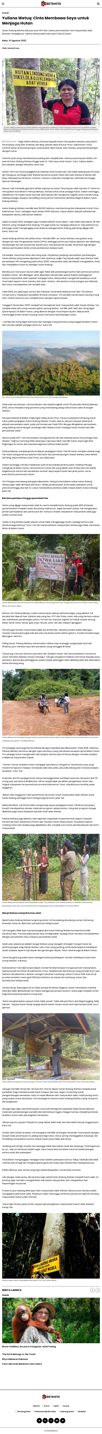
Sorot (46, 1406)
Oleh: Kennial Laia (10, 48)
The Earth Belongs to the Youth (18, 1354)
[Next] (98, 1290)
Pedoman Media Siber (45, 1411)
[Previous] (92, 1290)
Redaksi (82, 1411)
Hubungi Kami (67, 1411)
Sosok (66, 1406)
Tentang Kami (24, 1411)
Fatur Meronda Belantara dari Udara (22, 1363)
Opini (56, 1406)
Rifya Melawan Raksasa (15, 1359)
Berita (37, 1406)
